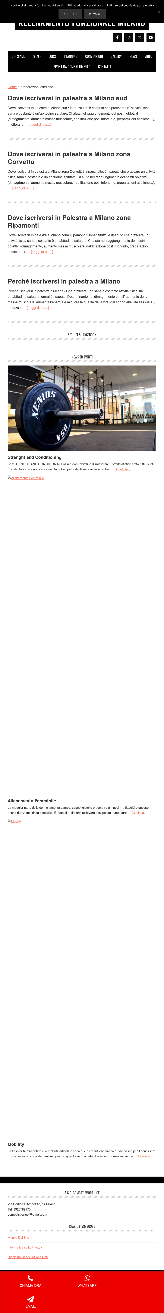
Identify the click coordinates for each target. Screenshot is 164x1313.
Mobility (16, 1144)
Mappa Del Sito (18, 1237)
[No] (159, 12)
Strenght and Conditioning (35, 457)
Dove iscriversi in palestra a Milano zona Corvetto (69, 157)
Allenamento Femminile (32, 800)
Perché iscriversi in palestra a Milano (64, 280)
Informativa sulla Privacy (25, 1247)
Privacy (95, 14)
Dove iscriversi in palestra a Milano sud (67, 97)
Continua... (123, 469)
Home (12, 86)
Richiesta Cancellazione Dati (28, 1257)
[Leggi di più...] (40, 124)
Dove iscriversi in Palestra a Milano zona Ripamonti (69, 221)
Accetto (70, 14)
